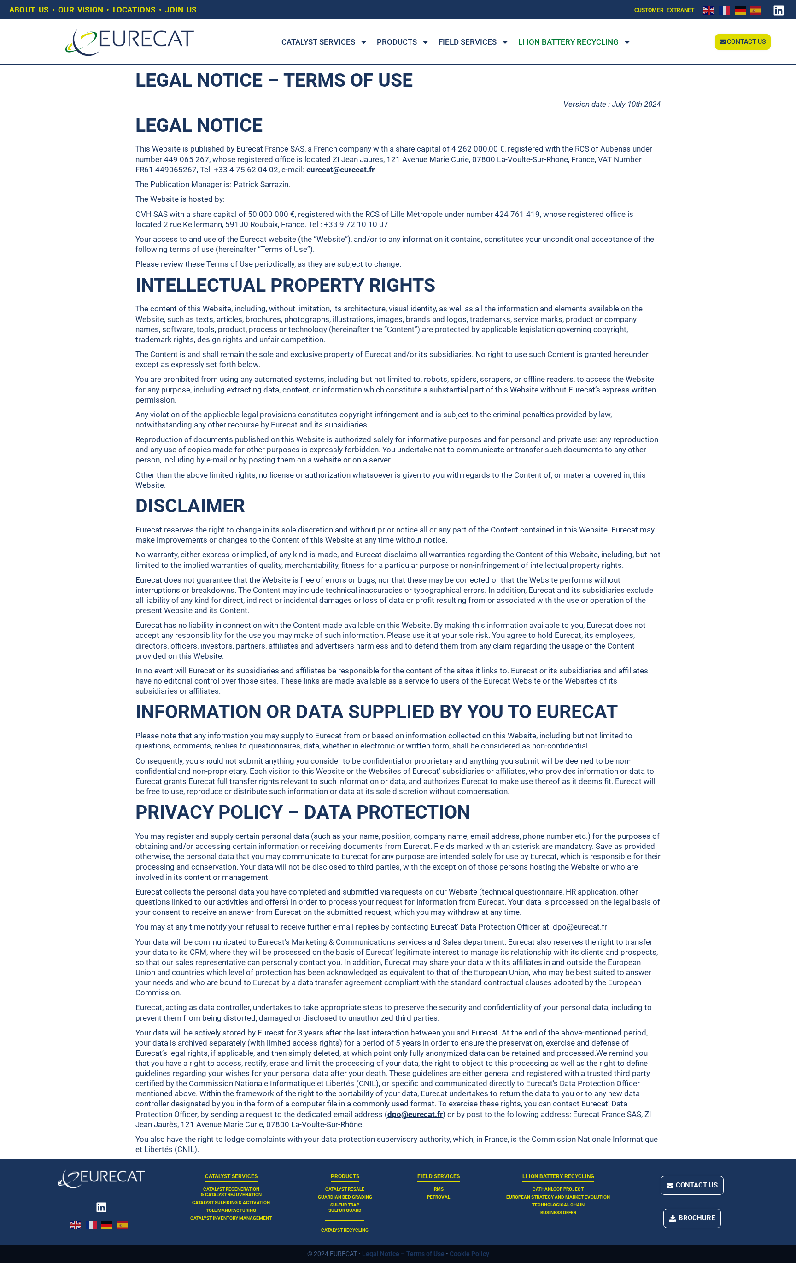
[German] (742, 9)
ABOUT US (29, 9)
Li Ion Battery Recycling (568, 42)
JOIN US (180, 9)
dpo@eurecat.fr (415, 1114)
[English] (711, 9)
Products (397, 42)
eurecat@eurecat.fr (340, 169)
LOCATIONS (134, 9)
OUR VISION (80, 9)
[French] (727, 9)
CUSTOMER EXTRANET (664, 10)
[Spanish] (758, 9)
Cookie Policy (469, 1253)
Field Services (468, 42)
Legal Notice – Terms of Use (403, 1253)
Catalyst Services (318, 42)
